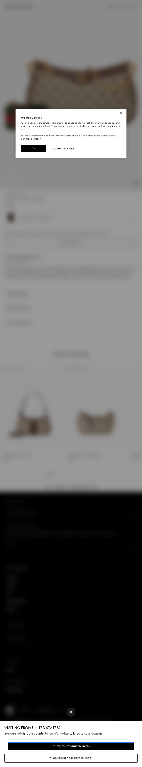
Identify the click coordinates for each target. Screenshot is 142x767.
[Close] (71, 712)
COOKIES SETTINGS (62, 148)
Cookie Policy (33, 139)
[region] (71, 133)
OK (33, 148)
